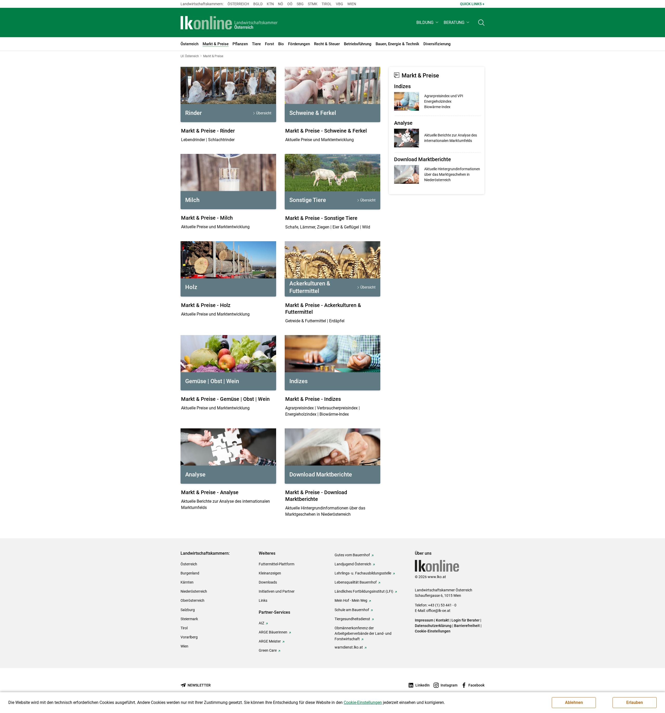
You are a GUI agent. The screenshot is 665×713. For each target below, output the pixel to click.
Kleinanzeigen (270, 573)
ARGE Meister (270, 641)
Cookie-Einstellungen (432, 631)
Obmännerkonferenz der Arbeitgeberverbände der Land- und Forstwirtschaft (363, 633)
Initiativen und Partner (277, 591)
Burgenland (190, 573)
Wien (351, 4)
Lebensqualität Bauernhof (356, 582)
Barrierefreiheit (467, 626)
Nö (280, 4)
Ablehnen (574, 702)
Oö (289, 4)
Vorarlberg (189, 637)
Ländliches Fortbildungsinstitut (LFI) (364, 591)
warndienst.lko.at (349, 647)
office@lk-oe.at (438, 611)
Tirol (327, 4)
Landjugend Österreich (353, 564)
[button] (428, 22)
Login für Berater (465, 620)
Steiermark (189, 619)
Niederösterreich (194, 591)
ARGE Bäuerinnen (273, 632)
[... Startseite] (229, 22)
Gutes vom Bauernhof (352, 555)
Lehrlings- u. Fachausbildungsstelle (363, 573)
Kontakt (442, 620)
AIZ (261, 623)
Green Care (268, 650)
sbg (300, 4)
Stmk (312, 4)
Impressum (424, 620)
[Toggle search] (481, 22)
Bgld (258, 4)
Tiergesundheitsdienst (352, 619)
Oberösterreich (192, 600)
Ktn (270, 4)
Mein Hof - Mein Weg (351, 600)
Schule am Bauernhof (352, 610)
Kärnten (187, 582)
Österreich (238, 4)
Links (263, 600)
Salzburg (188, 610)
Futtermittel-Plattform (276, 564)
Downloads (268, 582)
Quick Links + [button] (472, 4)
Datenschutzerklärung (433, 626)
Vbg (339, 4)
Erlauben (634, 702)
